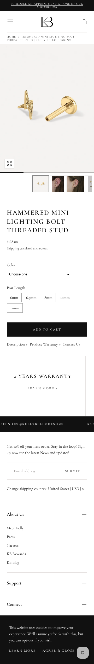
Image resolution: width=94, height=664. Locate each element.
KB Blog (13, 562)
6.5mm (31, 297)
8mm (48, 297)
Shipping (13, 248)
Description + (17, 344)
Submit (72, 471)
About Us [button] (15, 514)
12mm (14, 308)
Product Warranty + (45, 344)
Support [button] (14, 583)
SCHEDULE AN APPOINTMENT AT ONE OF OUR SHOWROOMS (47, 5)
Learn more (22, 651)
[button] (10, 21)
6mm (14, 297)
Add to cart (47, 329)
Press (11, 536)
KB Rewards (16, 553)
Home (11, 36)
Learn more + (43, 388)
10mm (65, 297)
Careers (13, 545)
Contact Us (71, 344)
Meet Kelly (15, 528)
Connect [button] (14, 604)
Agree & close (59, 651)
